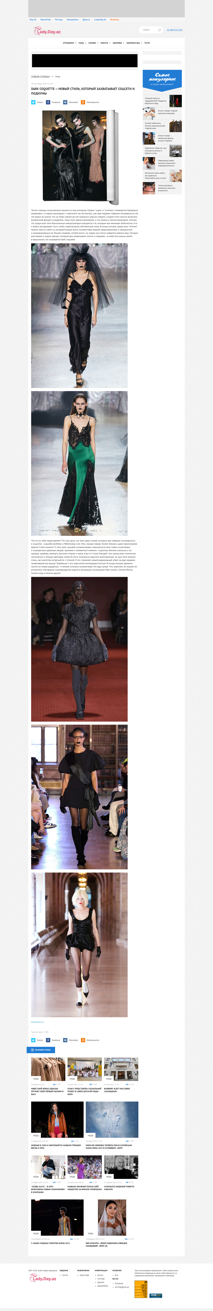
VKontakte (73, 102)
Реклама (119, 1283)
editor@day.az (122, 1287)
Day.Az (33, 19)
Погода (58, 19)
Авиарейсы (73, 19)
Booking (114, 19)
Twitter (40, 102)
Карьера (92, 43)
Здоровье (117, 43)
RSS (116, 1275)
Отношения (68, 43)
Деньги (86, 19)
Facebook (56, 102)
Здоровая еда (133, 43)
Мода (81, 43)
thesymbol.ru (37, 1021)
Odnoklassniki (93, 102)
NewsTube (46, 19)
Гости (147, 43)
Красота (104, 43)
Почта (65, 1275)
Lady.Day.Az (100, 19)
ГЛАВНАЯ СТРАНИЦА (40, 76)
